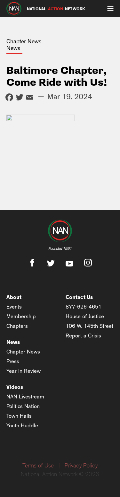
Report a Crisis (83, 335)
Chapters (17, 326)
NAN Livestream (25, 396)
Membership (21, 316)
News (13, 342)
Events (14, 307)
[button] (110, 8)
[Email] (30, 98)
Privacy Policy (81, 466)
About (13, 297)
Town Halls (19, 416)
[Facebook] (9, 98)
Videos (14, 387)
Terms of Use (38, 466)
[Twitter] (19, 98)
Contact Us (79, 297)
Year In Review (23, 371)
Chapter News (23, 351)
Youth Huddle (22, 425)
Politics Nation (23, 406)
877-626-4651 (83, 307)
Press (12, 361)
